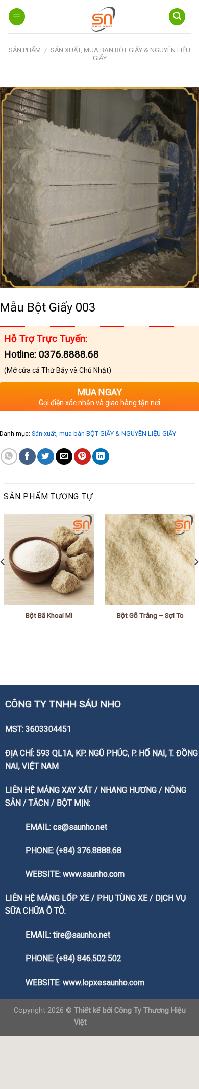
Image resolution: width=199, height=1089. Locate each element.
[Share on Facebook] (27, 456)
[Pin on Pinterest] (82, 456)
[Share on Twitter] (45, 456)
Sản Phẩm (25, 50)
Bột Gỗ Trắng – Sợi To (150, 615)
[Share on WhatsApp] (9, 456)
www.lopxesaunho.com (103, 982)
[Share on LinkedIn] (100, 456)
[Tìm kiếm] (177, 16)
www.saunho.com (94, 874)
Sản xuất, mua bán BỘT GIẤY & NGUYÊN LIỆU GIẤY (104, 433)
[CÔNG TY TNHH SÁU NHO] (103, 19)
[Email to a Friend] (64, 456)
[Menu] (17, 16)
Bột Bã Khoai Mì (49, 615)
